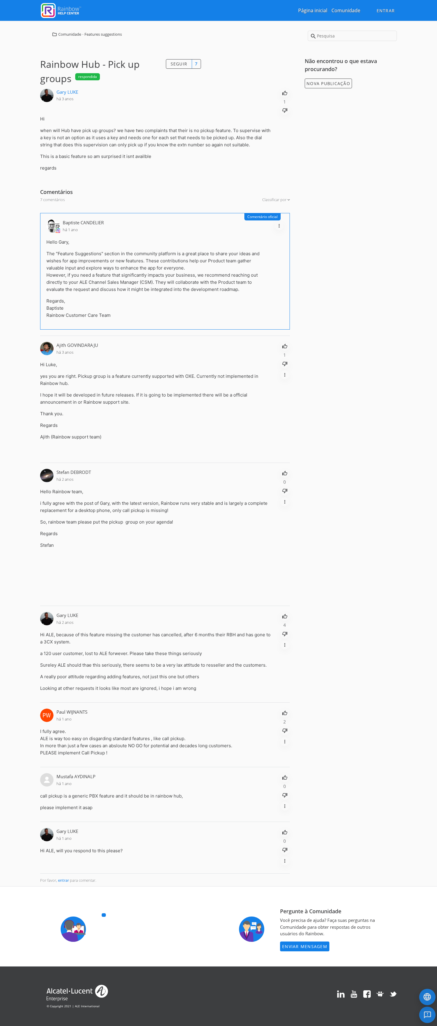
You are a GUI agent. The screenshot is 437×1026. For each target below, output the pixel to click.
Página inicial (312, 10)
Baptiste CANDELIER (83, 222)
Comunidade (345, 10)
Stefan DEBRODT (73, 472)
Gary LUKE (67, 92)
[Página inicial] (61, 10)
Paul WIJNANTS (71, 712)
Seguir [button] (179, 64)
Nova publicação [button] (328, 83)
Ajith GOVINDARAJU (77, 345)
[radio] (284, 92)
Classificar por (274, 199)
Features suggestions (103, 34)
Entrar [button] (386, 10)
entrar (63, 880)
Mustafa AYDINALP (75, 776)
